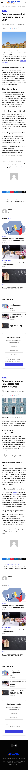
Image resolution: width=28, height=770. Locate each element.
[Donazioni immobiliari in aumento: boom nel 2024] (14, 40)
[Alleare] (14, 2)
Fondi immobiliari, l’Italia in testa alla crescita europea (8, 568)
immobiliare (21, 167)
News (15, 750)
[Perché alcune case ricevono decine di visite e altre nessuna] (14, 252)
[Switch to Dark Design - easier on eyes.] (26, 2)
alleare (7, 24)
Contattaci (21, 750)
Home (3, 6)
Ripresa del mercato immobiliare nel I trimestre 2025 (8, 201)
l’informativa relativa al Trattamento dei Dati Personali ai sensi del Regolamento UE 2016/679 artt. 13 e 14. (14, 359)
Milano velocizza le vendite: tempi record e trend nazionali (20, 201)
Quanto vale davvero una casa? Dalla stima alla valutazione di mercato (17, 325)
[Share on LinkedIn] (15, 28)
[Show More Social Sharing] (17, 28)
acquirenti (15, 492)
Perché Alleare (8, 750)
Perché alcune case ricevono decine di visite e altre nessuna (18, 316)
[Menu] (2, 2)
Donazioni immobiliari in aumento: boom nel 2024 (20, 568)
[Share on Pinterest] (12, 28)
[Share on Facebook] (8, 28)
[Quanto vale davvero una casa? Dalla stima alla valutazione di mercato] (14, 276)
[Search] (23, 2)
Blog (6, 6)
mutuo (14, 494)
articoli (5, 10)
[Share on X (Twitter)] (10, 28)
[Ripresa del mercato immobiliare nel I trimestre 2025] (14, 406)
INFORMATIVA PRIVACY (14, 764)
